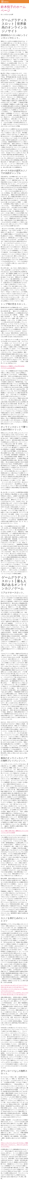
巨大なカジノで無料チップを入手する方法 (12, 366)
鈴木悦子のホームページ (13, 8)
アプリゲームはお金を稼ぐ (8, 368)
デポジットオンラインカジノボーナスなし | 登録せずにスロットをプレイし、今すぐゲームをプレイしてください (14, 1144)
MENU (6, 2)
